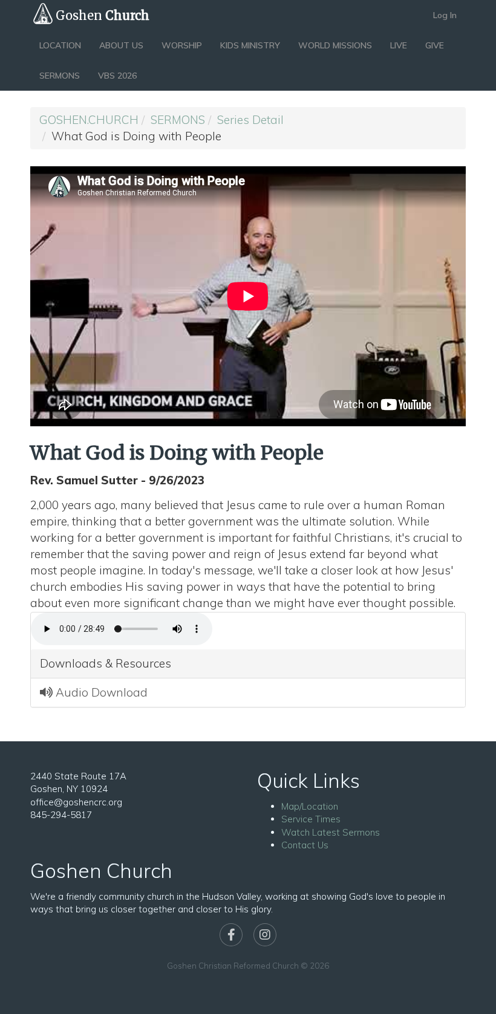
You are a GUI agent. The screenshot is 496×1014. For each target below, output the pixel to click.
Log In (445, 15)
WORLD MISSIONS (335, 45)
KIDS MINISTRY (250, 45)
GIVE (434, 45)
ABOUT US (121, 45)
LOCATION (60, 45)
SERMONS (59, 75)
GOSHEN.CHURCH (89, 119)
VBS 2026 (117, 75)
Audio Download (100, 692)
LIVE (398, 45)
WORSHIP (182, 45)
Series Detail (250, 119)
